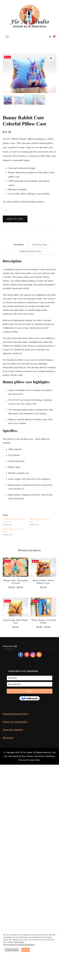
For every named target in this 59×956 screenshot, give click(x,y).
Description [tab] (19, 244)
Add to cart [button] (43, 569)
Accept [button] (25, 950)
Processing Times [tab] (39, 244)
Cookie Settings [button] (12, 950)
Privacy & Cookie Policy (15, 721)
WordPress (50, 756)
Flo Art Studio (26, 752)
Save (8, 57)
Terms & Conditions (13, 729)
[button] (51, 58)
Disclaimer (8, 737)
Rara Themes (27, 756)
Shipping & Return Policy (16, 713)
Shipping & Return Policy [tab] (30, 251)
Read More (19, 942)
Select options (16, 569)
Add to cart (15, 219)
